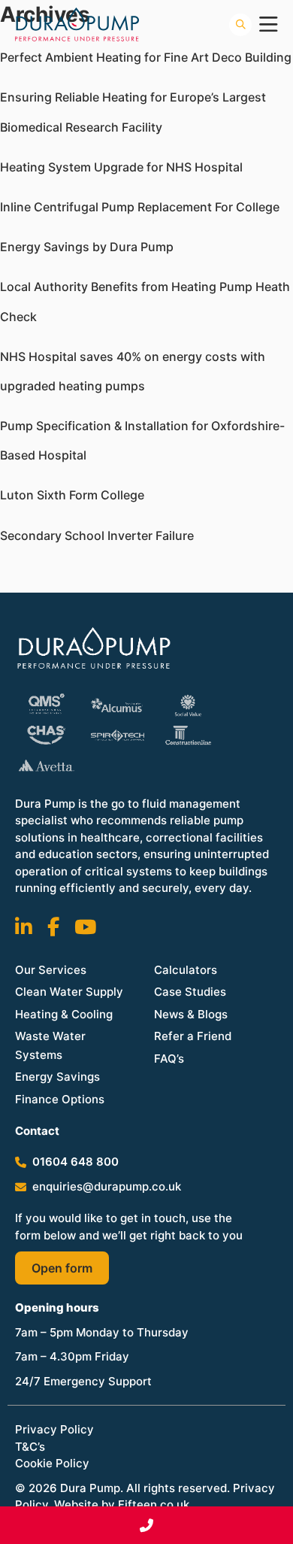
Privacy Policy (54, 1429)
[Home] (146, 649)
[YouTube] (85, 927)
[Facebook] (53, 927)
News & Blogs (191, 1014)
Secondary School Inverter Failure (97, 535)
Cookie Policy (52, 1463)
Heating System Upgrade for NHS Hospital (121, 166)
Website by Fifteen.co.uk (121, 1504)
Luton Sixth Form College (72, 494)
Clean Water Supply (69, 991)
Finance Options (59, 1099)
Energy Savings (57, 1076)
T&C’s (30, 1446)
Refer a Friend (192, 1036)
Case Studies (190, 991)
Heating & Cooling (64, 1014)
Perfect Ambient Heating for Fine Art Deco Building (145, 57)
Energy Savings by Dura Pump (87, 246)
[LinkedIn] (23, 927)
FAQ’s (169, 1058)
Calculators (185, 970)
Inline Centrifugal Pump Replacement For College (139, 206)
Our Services (50, 970)
